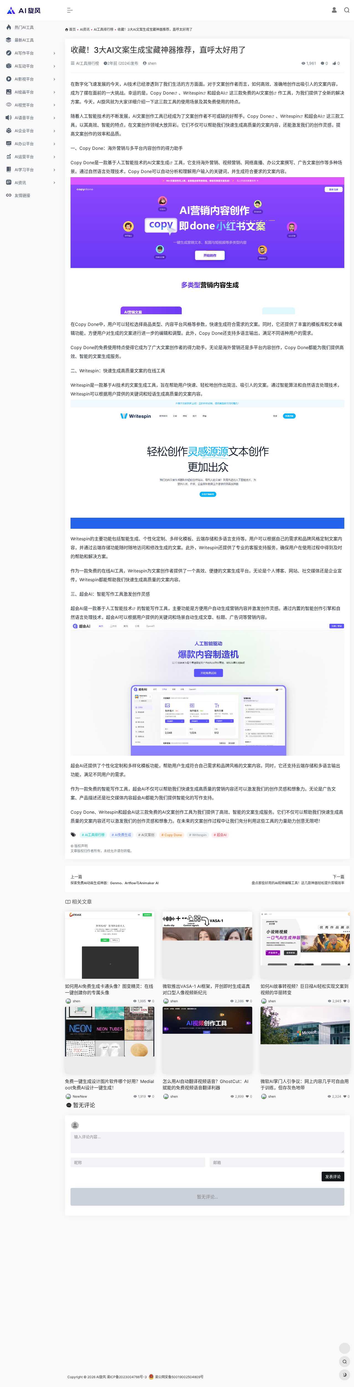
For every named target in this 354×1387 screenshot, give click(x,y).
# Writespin (198, 835)
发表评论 (333, 1176)
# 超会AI (220, 835)
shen (151, 63)
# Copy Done (172, 835)
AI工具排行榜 (103, 29)
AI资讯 (85, 29)
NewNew (80, 1096)
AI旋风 (101, 1377)
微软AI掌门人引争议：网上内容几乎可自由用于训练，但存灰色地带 (305, 1084)
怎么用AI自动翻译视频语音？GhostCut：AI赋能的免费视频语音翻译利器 (205, 1084)
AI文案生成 (158, 162)
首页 (72, 29)
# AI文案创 (146, 835)
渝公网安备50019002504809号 (179, 1377)
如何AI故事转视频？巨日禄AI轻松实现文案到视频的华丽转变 (304, 989)
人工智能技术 (119, 608)
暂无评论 (84, 1105)
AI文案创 (264, 93)
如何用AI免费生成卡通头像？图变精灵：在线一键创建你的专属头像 (109, 989)
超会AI (218, 93)
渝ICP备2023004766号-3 (127, 1377)
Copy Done (162, 93)
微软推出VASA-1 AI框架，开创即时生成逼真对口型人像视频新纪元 (206, 989)
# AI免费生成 (121, 835)
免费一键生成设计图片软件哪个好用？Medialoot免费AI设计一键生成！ (109, 1084)
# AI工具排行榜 (93, 835)
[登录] (334, 11)
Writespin (192, 93)
